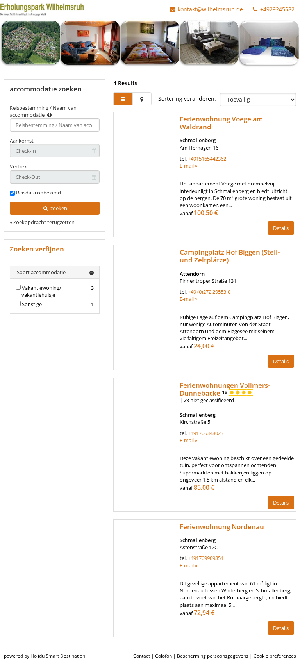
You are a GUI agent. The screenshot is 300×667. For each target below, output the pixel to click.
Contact (141, 656)
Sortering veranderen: (187, 98)
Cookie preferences (275, 656)
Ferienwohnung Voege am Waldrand (221, 122)
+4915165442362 (207, 158)
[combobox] (55, 125)
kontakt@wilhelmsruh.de (210, 9)
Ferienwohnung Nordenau (222, 526)
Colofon (163, 656)
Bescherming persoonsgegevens (212, 656)
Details (281, 228)
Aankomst (22, 140)
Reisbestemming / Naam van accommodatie (43, 111)
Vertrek (18, 166)
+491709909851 (205, 558)
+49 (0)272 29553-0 (209, 291)
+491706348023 (205, 433)
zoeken (58, 208)
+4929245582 (277, 9)
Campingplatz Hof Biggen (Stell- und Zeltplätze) (230, 256)
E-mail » (188, 165)
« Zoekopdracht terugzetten (42, 222)
